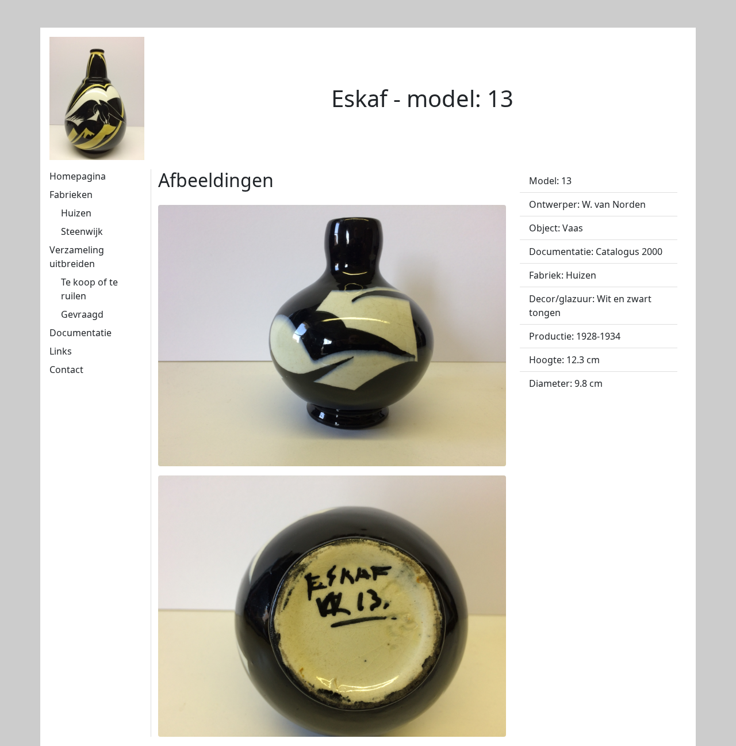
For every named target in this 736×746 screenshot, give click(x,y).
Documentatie (80, 332)
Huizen (76, 213)
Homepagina (77, 176)
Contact (66, 369)
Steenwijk (82, 231)
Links (60, 351)
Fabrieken (71, 194)
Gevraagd (82, 314)
